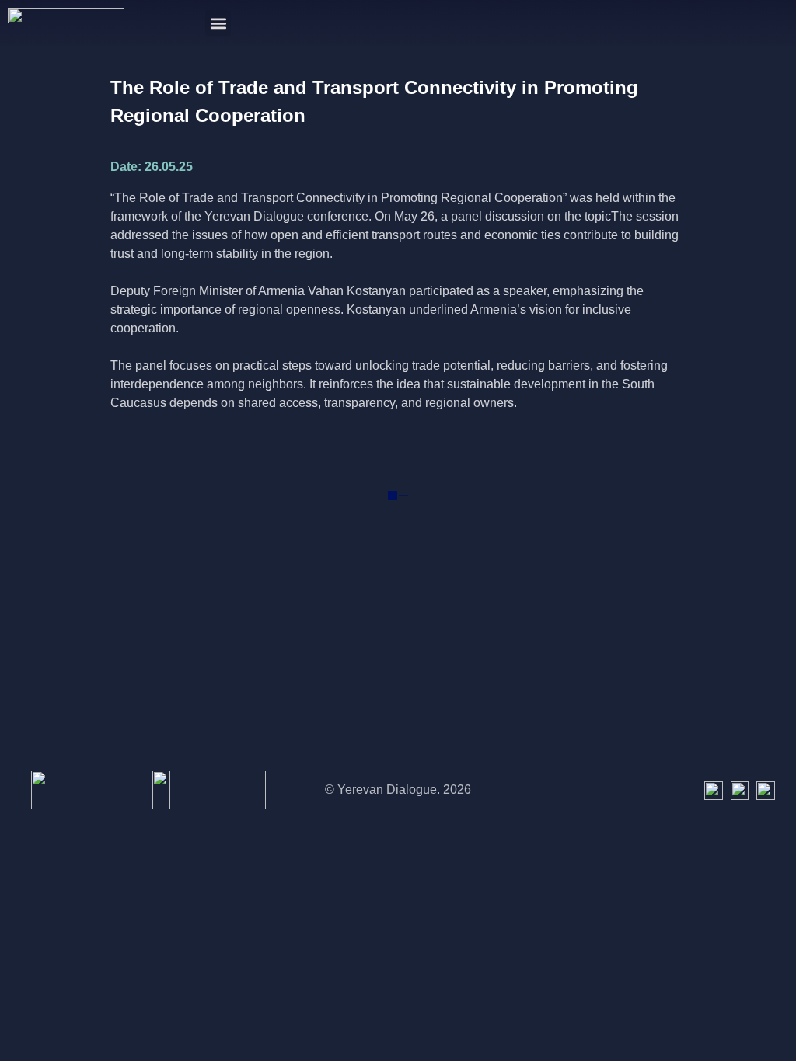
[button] (218, 23)
